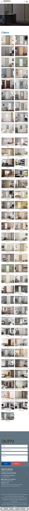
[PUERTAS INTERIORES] (7, 40)
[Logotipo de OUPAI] (7, 441)
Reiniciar (16, 463)
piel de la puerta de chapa (7, 470)
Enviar (6, 463)
